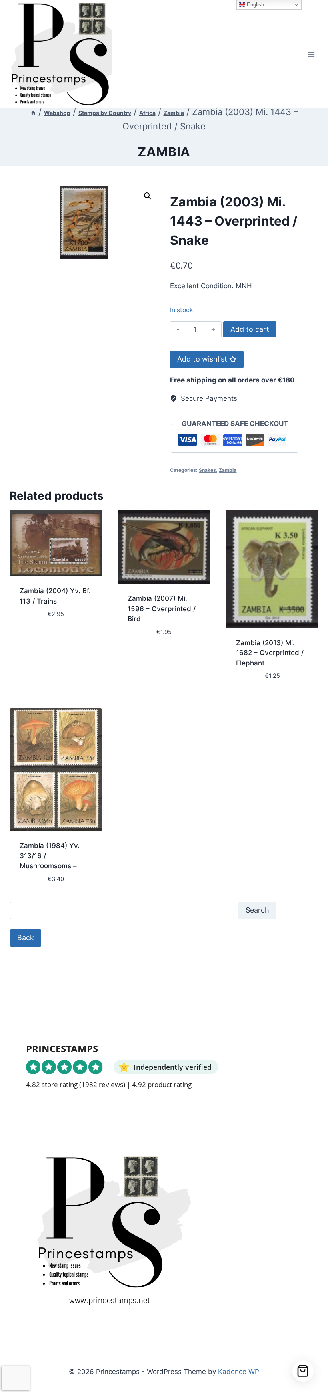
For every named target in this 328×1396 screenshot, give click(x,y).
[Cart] (303, 1371)
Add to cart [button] (40, 638)
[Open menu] (311, 54)
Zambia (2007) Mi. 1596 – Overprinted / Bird (162, 608)
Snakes (207, 470)
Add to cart (249, 329)
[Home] (33, 112)
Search (257, 910)
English (254, 5)
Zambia (164, 152)
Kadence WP (238, 1372)
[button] (147, 196)
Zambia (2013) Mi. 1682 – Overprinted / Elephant (270, 653)
